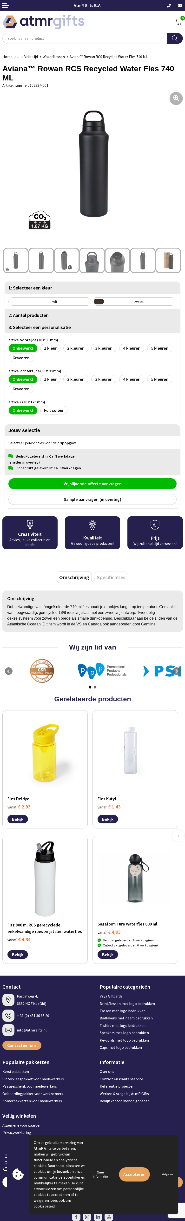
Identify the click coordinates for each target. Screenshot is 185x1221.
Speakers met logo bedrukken (124, 1032)
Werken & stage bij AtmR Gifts (124, 1093)
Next (176, 671)
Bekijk (17, 819)
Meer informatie (100, 1174)
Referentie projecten (117, 1086)
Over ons (107, 1071)
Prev (9, 671)
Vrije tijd (31, 56)
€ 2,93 (18, 807)
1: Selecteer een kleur (30, 288)
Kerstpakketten (15, 1071)
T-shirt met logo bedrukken (122, 1025)
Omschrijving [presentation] (74, 577)
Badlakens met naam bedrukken (126, 1018)
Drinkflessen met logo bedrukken (127, 1003)
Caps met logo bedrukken (121, 1047)
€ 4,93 (109, 932)
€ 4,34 (18, 939)
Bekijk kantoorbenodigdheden (125, 1100)
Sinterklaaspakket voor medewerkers (33, 1079)
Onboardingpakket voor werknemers (32, 1093)
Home (7, 56)
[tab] (74, 577)
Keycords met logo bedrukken (124, 1040)
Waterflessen (54, 56)
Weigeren (167, 1174)
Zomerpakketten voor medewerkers (32, 1100)
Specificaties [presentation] (111, 577)
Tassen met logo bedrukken (122, 1010)
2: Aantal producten (28, 315)
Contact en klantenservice (121, 1079)
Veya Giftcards (111, 996)
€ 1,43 (109, 807)
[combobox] (84, 38)
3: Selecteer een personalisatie (39, 327)
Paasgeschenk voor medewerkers (29, 1086)
